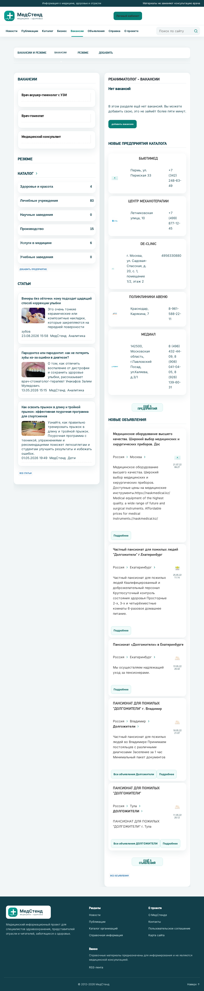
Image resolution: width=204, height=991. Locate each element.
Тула (134, 806)
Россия (119, 457)
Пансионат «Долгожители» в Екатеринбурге (148, 644)
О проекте (131, 31)
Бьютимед (148, 158)
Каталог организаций (103, 928)
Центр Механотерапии (148, 201)
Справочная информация (106, 935)
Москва (136, 457)
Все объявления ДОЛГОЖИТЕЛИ (136, 843)
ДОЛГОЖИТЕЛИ (126, 811)
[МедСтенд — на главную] (26, 16)
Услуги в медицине (36, 243)
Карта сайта (156, 935)
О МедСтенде (157, 915)
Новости (11, 31)
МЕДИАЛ (148, 334)
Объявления (96, 31)
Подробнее (121, 535)
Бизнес (62, 31)
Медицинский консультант (41, 137)
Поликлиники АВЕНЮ (148, 297)
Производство (32, 229)
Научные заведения (36, 215)
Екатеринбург (141, 567)
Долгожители (124, 726)
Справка (114, 31)
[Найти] (195, 31)
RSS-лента (96, 967)
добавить (106, 52)
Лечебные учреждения (39, 201)
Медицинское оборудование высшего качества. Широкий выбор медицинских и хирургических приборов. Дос (146, 439)
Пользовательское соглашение (169, 928)
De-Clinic (148, 244)
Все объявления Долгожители (134, 774)
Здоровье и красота (36, 186)
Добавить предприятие (33, 269)
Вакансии (77, 31)
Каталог (47, 31)
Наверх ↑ (193, 984)
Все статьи (26, 473)
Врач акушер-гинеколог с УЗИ (44, 95)
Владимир (138, 721)
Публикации (29, 31)
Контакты (154, 921)
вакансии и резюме (32, 52)
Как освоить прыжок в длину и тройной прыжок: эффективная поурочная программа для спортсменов (55, 411)
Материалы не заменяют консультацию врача (171, 3)
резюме (83, 52)
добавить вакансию (122, 124)
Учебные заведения (36, 257)
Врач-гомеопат (33, 116)
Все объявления (119, 875)
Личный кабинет (127, 15)
